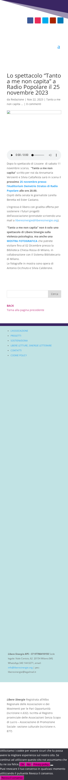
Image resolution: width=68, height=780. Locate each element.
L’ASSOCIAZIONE (19, 330)
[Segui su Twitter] (45, 20)
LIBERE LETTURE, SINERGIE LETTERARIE (31, 345)
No (28, 764)
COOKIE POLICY (19, 355)
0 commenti (33, 104)
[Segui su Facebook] (30, 20)
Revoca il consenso (12, 777)
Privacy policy (41, 764)
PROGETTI (16, 335)
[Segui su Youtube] (53, 20)
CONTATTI (16, 350)
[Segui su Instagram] (38, 20)
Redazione (17, 99)
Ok (22, 764)
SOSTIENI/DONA (19, 340)
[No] (51, 765)
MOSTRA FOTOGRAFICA (22, 241)
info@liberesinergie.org (20, 667)
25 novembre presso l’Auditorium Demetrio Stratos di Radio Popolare (32, 186)
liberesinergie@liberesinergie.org (36, 220)
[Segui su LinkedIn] (60, 20)
